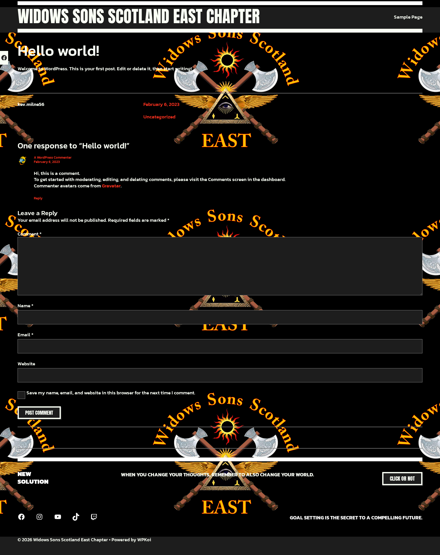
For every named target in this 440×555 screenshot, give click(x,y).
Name (25, 306)
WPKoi (144, 539)
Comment (30, 234)
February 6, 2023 (161, 104)
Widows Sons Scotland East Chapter (139, 16)
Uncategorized (159, 116)
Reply (38, 198)
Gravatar (111, 185)
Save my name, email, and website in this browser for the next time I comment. (110, 393)
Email (25, 335)
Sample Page (408, 17)
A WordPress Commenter (53, 157)
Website (26, 364)
